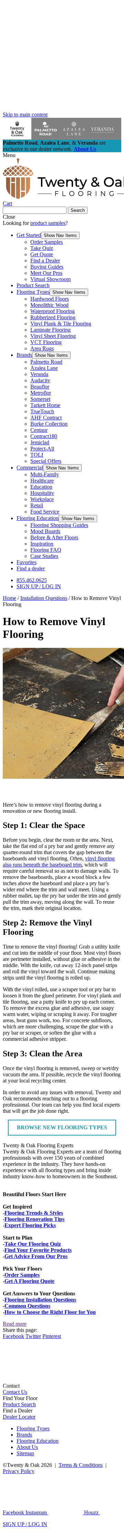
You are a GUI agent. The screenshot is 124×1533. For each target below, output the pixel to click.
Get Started (29, 235)
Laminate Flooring (50, 330)
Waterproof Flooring (52, 311)
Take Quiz (41, 248)
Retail (36, 505)
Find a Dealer (45, 260)
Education (41, 487)
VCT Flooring (46, 342)
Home (9, 598)
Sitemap (25, 1453)
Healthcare (42, 481)
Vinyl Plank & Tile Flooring (60, 324)
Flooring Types (33, 292)
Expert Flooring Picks (30, 1225)
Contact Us (15, 1392)
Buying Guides (46, 267)
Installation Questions (43, 598)
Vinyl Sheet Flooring (53, 336)
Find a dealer (31, 568)
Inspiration (41, 544)
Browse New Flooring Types (62, 1127)
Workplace (42, 499)
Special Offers (45, 461)
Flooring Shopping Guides (59, 525)
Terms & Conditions (81, 1465)
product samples (47, 223)
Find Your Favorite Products (38, 1250)
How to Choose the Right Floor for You (50, 1312)
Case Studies (44, 556)
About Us (85, 149)
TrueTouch (42, 411)
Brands (24, 355)
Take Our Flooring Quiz (32, 1244)
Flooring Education (38, 518)
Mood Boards (45, 531)
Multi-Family (44, 474)
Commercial (30, 467)
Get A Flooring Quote (29, 1281)
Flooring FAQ (45, 550)
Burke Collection (49, 424)
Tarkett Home (45, 405)
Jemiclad (39, 442)
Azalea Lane (44, 368)
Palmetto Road (46, 362)
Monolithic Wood (49, 305)
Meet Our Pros (46, 273)
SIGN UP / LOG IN (39, 586)
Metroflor (40, 393)
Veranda (39, 374)
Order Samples (46, 242)
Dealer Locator (19, 1417)
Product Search (33, 285)
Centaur (39, 430)
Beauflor (39, 387)
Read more (15, 1324)
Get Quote (41, 254)
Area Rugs (42, 348)
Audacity (40, 380)
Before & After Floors (54, 537)
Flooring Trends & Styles (33, 1213)
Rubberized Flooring (52, 317)
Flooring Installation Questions (40, 1300)
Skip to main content (25, 114)
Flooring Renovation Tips (34, 1219)
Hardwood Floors (49, 299)
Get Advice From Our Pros (36, 1256)
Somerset (40, 399)
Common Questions (27, 1306)
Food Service (44, 512)
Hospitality (42, 493)
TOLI (36, 455)
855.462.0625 (32, 580)
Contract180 (43, 436)
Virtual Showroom (50, 279)
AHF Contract (46, 418)
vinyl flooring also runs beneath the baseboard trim (59, 862)
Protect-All (42, 449)
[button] (60, 235)
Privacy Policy (18, 1471)
